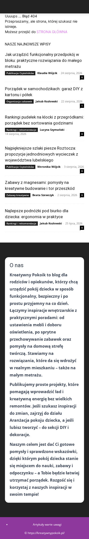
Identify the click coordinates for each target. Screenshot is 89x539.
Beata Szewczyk (43, 195)
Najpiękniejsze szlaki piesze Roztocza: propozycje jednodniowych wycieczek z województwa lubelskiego (41, 154)
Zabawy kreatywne (17, 195)
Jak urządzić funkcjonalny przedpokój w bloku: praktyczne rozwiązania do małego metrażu (43, 60)
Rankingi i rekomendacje (21, 129)
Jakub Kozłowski (47, 101)
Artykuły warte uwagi (47, 524)
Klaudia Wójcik (47, 73)
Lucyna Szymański (52, 129)
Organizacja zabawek (19, 101)
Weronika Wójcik (49, 166)
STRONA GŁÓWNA (52, 32)
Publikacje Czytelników (20, 73)
